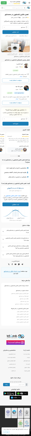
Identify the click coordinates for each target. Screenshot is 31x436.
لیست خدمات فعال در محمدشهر (12, 271)
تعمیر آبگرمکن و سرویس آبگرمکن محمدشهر (20, 293)
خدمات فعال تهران (12, 354)
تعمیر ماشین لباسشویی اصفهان (22, 317)
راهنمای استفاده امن (11, 367)
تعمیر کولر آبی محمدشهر (24, 296)
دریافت (6, 384)
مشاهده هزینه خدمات (11, 357)
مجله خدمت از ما (27, 354)
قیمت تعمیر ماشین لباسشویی (12, 196)
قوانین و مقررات (27, 371)
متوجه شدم (6, 432)
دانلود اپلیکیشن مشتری (11, 361)
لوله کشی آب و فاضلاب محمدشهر (22, 304)
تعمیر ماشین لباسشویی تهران (23, 311)
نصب (3, 3)
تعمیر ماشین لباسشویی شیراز (23, 314)
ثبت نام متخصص (12, 364)
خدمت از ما (27, 54)
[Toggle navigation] (2, 8)
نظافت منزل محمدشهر (24, 299)
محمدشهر (21, 54)
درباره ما (28, 357)
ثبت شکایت (13, 371)
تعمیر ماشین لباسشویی (12, 54)
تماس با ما (28, 364)
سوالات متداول (27, 367)
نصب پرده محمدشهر (25, 301)
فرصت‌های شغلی (27, 361)
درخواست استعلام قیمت (15, 80)
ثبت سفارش (15, 32)
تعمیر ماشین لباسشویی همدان (23, 322)
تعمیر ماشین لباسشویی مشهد (23, 319)
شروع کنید (15, 124)
